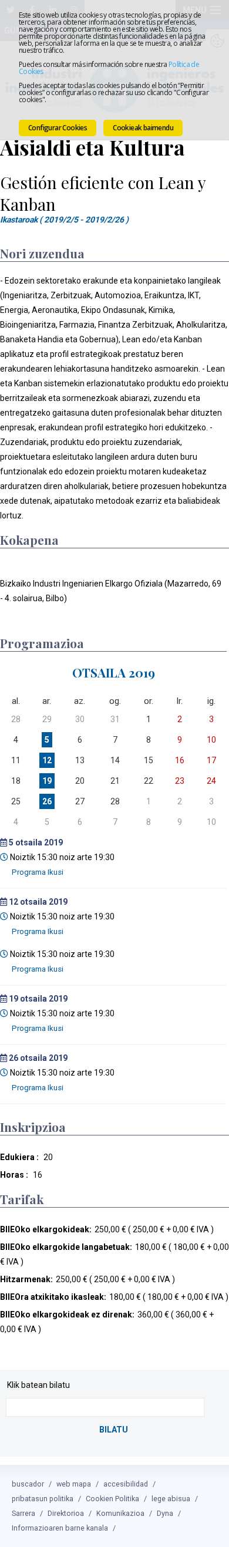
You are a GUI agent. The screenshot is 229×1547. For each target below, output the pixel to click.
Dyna (165, 1513)
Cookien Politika (112, 1498)
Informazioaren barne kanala (60, 1528)
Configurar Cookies (57, 128)
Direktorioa (66, 1513)
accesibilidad (125, 1483)
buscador (28, 1483)
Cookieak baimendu (143, 128)
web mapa (73, 1483)
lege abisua (170, 1498)
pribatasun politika (42, 1498)
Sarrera (23, 1513)
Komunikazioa (120, 1513)
